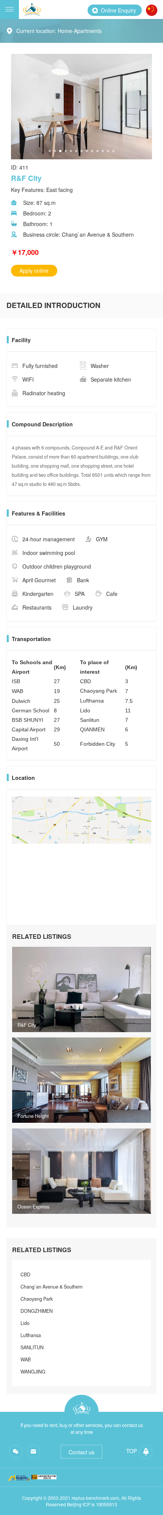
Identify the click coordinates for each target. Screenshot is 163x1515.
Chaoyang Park (36, 1298)
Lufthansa (30, 1335)
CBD (25, 1274)
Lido (25, 1323)
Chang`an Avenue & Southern (51, 1286)
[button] (49, 151)
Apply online (34, 270)
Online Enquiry (118, 10)
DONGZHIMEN (36, 1311)
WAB (25, 1359)
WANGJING (32, 1371)
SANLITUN (32, 1347)
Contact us (81, 1452)
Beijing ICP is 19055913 (92, 1504)
